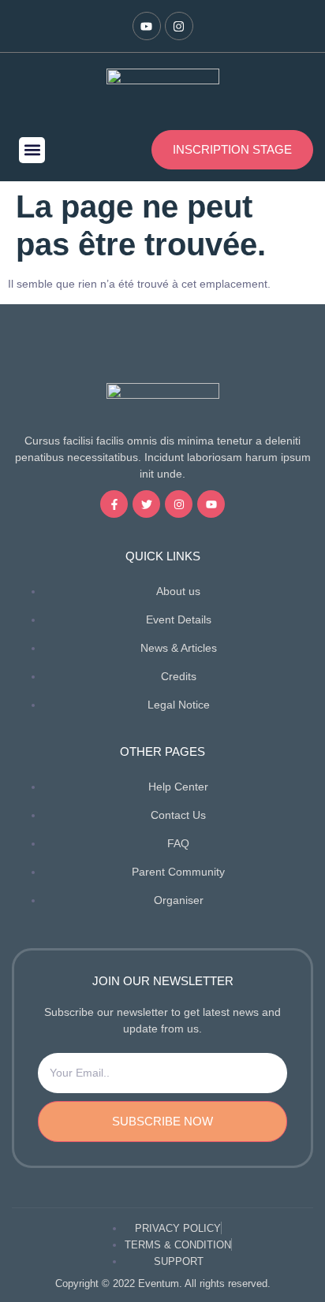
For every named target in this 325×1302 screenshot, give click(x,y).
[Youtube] (147, 26)
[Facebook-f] (114, 504)
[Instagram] (179, 26)
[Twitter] (146, 504)
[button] (32, 150)
